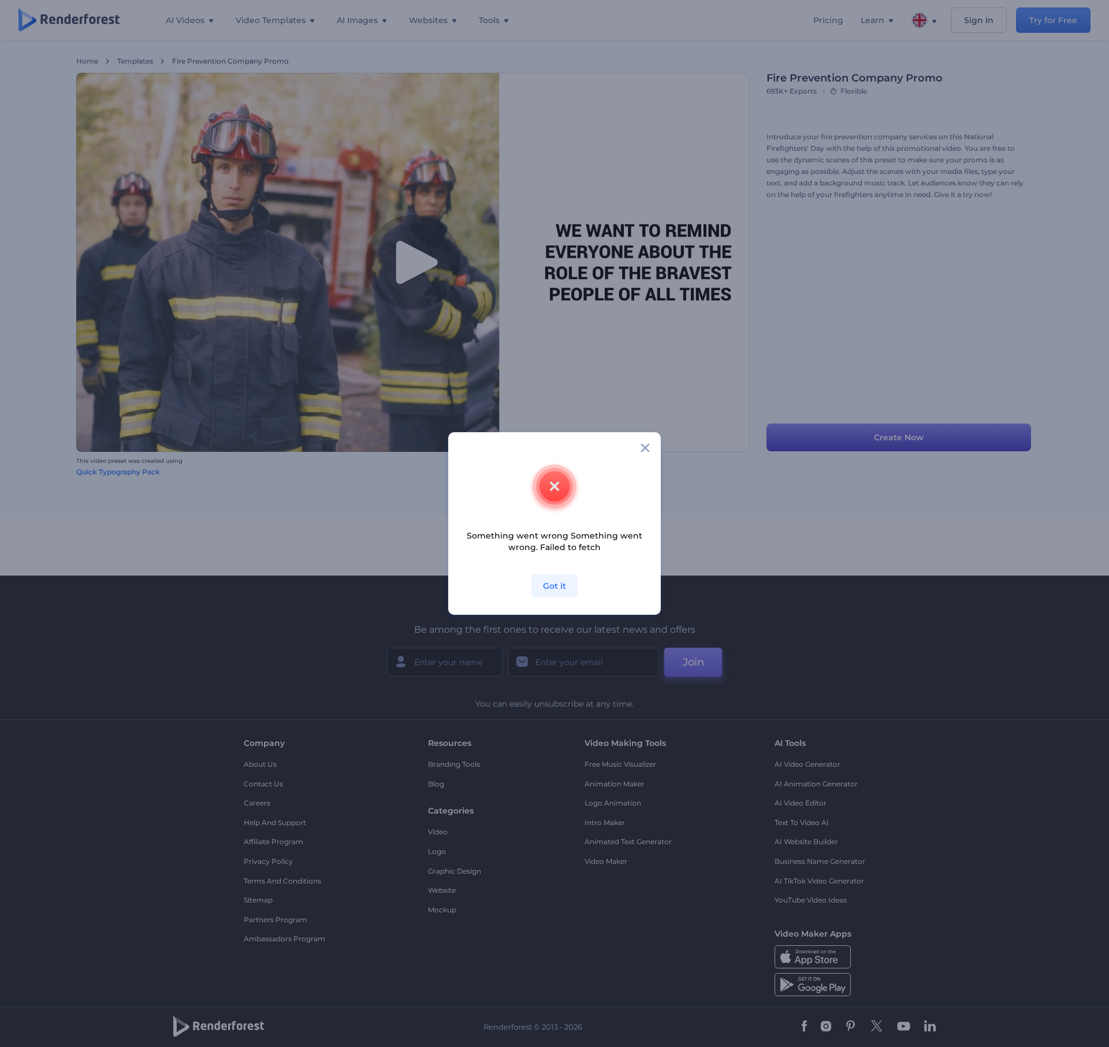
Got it (554, 586)
